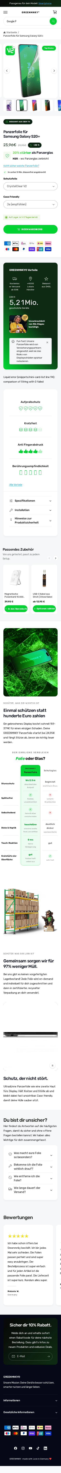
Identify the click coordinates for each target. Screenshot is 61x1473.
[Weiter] (55, 558)
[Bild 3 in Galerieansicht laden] (34, 105)
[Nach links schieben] (7, 70)
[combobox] (30, 21)
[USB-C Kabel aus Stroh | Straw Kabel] (44, 577)
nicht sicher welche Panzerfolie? (21, 165)
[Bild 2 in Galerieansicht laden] (21, 105)
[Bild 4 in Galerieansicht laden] (47, 105)
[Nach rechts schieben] (54, 70)
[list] (30, 1266)
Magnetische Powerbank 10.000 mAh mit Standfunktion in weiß (16, 595)
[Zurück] (49, 558)
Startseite (11, 32)
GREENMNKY (15, 1459)
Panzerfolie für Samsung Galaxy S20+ (23, 35)
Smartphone (47, 3)
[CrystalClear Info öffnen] (10, 50)
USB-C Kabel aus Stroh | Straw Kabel (42, 595)
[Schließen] (47, 342)
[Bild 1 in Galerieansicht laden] (9, 105)
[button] (5, 12)
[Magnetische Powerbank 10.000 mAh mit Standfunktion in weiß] (16, 577)
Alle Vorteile (15, 484)
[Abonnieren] (48, 1356)
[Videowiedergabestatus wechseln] (52, 1065)
